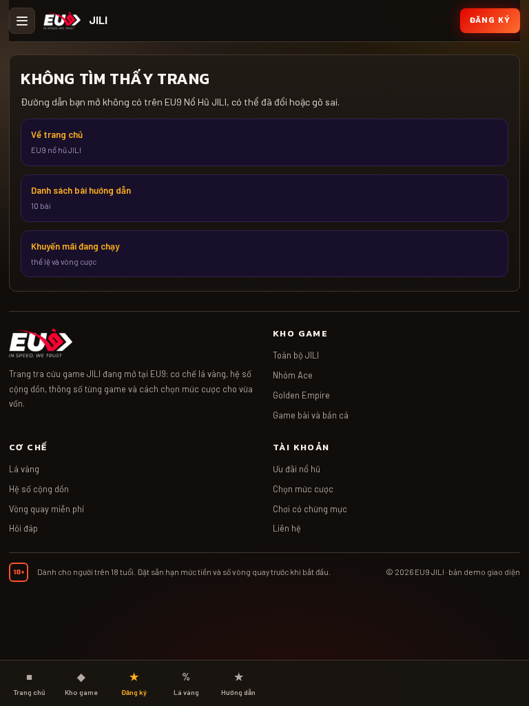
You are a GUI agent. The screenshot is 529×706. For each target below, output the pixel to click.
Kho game (81, 683)
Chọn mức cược (303, 488)
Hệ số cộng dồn (39, 488)
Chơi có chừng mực (310, 508)
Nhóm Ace (293, 375)
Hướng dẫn (238, 683)
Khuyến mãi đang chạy (75, 253)
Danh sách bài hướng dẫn (81, 197)
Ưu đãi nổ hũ (296, 468)
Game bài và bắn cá (311, 415)
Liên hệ (287, 528)
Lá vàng (24, 468)
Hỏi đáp (23, 528)
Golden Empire (301, 395)
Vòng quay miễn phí (46, 508)
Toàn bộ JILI (296, 355)
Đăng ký (490, 20)
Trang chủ (29, 683)
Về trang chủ (57, 141)
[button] (22, 21)
